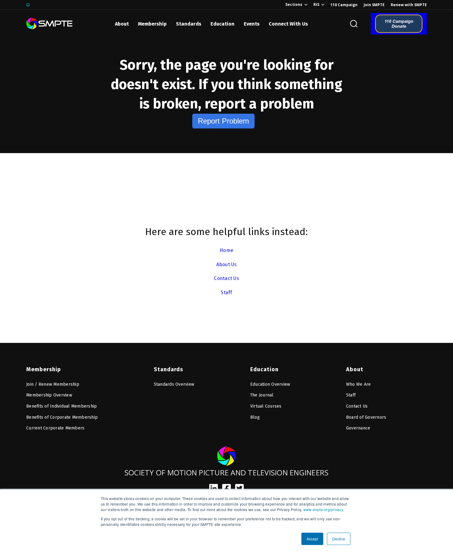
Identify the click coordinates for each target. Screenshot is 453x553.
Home (226, 250)
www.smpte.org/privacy (323, 509)
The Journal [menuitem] (262, 395)
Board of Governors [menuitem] (366, 417)
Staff (226, 292)
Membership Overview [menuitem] (49, 395)
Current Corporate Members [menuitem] (55, 428)
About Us (226, 264)
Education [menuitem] (264, 369)
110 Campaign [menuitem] (343, 4)
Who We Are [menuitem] (358, 384)
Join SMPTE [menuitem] (374, 4)
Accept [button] (312, 538)
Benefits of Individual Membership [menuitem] (61, 406)
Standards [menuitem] (168, 369)
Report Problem (223, 121)
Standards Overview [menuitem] (174, 384)
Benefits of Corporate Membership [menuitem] (62, 417)
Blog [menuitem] (255, 417)
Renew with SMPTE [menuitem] (409, 4)
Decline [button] (338, 538)
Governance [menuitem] (358, 428)
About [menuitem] (354, 369)
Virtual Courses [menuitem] (266, 406)
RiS (316, 4)
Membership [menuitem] (43, 369)
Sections (293, 4)
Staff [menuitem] (351, 395)
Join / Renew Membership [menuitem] (52, 384)
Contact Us (226, 278)
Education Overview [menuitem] (270, 384)
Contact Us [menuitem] (357, 406)
